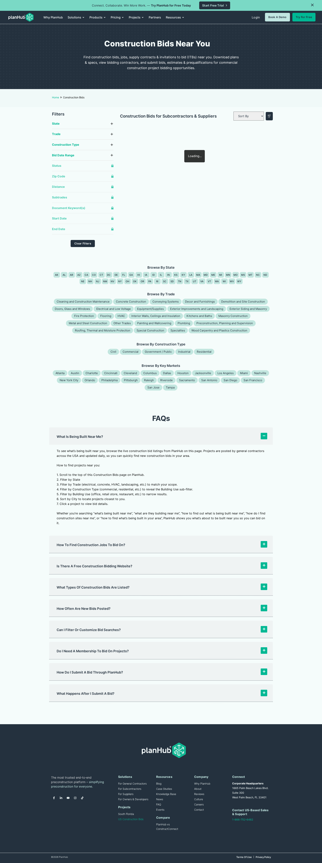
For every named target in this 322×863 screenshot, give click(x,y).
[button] (312, 5)
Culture (198, 799)
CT (101, 274)
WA (217, 281)
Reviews (199, 794)
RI (157, 281)
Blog (158, 783)
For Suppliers (125, 794)
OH (128, 281)
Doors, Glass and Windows (72, 309)
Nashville (260, 373)
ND (265, 274)
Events (160, 809)
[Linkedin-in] (61, 798)
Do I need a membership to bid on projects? (93, 651)
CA (86, 274)
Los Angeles (225, 373)
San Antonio (209, 380)
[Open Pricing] (122, 17)
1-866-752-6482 (242, 819)
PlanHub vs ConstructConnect (167, 826)
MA (198, 274)
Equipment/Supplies (150, 309)
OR (142, 281)
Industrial (184, 351)
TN (179, 281)
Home (55, 97)
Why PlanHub (202, 783)
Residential (204, 351)
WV (232, 281)
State (56, 123)
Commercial (130, 351)
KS (176, 274)
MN (228, 274)
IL (161, 274)
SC (165, 281)
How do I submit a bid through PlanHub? (90, 672)
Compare (163, 817)
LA (190, 274)
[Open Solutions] (83, 17)
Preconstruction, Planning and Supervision (224, 323)
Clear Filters (82, 243)
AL (64, 274)
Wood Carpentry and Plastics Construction (219, 330)
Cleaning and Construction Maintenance (83, 301)
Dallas (167, 373)
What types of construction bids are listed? (93, 587)
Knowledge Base (166, 794)
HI (138, 274)
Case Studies (164, 788)
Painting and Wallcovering (154, 323)
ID (153, 274)
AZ (79, 274)
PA (149, 281)
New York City (69, 380)
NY (120, 281)
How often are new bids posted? (84, 609)
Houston (183, 373)
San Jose (153, 387)
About (197, 788)
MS (243, 274)
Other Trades (122, 323)
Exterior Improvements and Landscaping (196, 309)
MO (235, 274)
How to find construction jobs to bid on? (91, 545)
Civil (113, 351)
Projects (124, 807)
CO (94, 274)
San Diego (230, 380)
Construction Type (65, 144)
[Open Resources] (183, 17)
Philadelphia (109, 380)
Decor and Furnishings (200, 301)
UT (194, 281)
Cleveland (130, 373)
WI (224, 281)
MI (220, 274)
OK (135, 281)
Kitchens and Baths (199, 316)
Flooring (105, 316)
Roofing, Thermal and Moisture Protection (102, 330)
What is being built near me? (80, 437)
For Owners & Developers (133, 799)
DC (109, 274)
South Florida (126, 813)
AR (71, 274)
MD (206, 274)
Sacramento (187, 380)
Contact (199, 809)
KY (183, 274)
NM (105, 281)
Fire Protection (84, 316)
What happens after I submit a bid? (85, 694)
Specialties (178, 330)
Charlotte (92, 373)
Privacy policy (263, 857)
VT (209, 281)
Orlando (90, 380)
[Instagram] (75, 798)
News (159, 799)
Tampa (170, 387)
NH (90, 281)
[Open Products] (104, 17)
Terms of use (244, 857)
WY (239, 281)
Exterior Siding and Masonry (248, 309)
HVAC (121, 316)
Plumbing (184, 323)
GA (131, 274)
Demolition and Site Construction (243, 301)
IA (146, 274)
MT (250, 274)
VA (202, 281)
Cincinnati (110, 373)
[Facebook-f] (54, 798)
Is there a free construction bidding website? (94, 566)
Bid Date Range (63, 155)
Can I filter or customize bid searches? (89, 630)
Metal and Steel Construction (88, 323)
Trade (56, 134)
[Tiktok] (82, 798)
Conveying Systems (165, 301)
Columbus (150, 373)
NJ (97, 281)
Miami (244, 373)
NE (83, 281)
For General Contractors (132, 783)
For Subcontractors (129, 788)
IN (168, 274)
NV (112, 281)
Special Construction (150, 330)
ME (213, 274)
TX (187, 281)
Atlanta (60, 373)
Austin (75, 373)
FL (123, 274)
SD (172, 281)
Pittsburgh (131, 380)
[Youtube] (68, 798)
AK (57, 274)
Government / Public (158, 351)
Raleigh (149, 380)
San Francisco (253, 380)
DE (116, 274)
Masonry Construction (233, 316)
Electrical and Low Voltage (113, 309)
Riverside (166, 380)
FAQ (158, 804)
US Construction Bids (130, 819)
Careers (198, 804)
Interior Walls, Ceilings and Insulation (155, 316)
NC (258, 274)
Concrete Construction (131, 301)
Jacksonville (203, 373)
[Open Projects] (142, 17)
